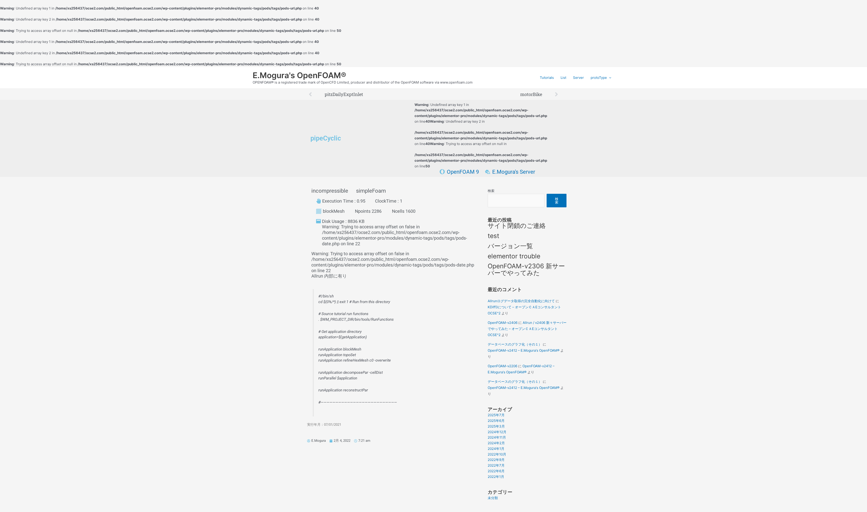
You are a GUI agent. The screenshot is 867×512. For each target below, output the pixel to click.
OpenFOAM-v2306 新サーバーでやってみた (526, 269)
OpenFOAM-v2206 (502, 366)
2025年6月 (496, 420)
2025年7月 (496, 415)
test (493, 236)
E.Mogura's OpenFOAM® (299, 75)
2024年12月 (497, 432)
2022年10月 (497, 454)
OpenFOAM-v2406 (502, 322)
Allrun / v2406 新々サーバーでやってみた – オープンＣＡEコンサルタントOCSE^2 (527, 328)
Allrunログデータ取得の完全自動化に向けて (521, 301)
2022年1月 (496, 477)
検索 (491, 191)
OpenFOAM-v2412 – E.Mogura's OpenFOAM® (523, 350)
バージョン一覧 (510, 246)
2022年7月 (496, 465)
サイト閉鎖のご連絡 (517, 225)
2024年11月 (497, 437)
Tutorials (547, 77)
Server (578, 77)
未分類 (493, 498)
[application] (609, 78)
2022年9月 (496, 460)
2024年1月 (496, 449)
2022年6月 (496, 471)
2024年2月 (496, 443)
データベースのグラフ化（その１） (515, 344)
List (563, 77)
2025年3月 (496, 426)
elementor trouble (514, 256)
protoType (599, 77)
